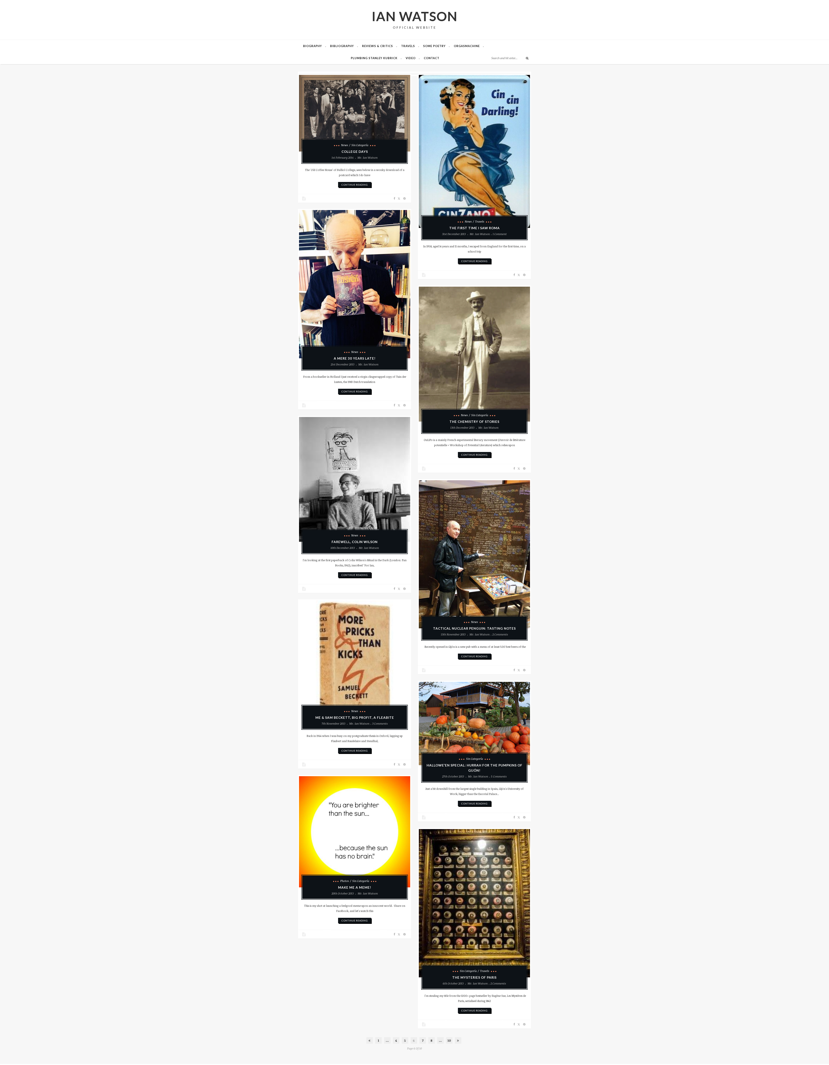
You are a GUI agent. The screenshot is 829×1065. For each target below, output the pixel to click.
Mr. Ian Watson (368, 158)
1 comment (500, 234)
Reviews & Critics (377, 46)
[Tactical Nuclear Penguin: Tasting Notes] (474, 554)
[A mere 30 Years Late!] (354, 284)
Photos (344, 881)
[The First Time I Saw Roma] (474, 151)
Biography (312, 46)
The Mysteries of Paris (474, 977)
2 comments (500, 634)
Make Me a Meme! (354, 887)
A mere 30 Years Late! (355, 358)
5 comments (499, 776)
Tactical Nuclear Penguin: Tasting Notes (474, 628)
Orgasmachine (467, 46)
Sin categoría (359, 145)
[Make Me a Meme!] (354, 831)
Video (411, 58)
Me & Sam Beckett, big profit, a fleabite (354, 717)
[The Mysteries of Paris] (474, 903)
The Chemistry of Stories (474, 421)
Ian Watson (414, 16)
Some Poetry (434, 46)
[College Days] (354, 113)
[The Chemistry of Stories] (474, 354)
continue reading (354, 184)
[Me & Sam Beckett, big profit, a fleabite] (354, 658)
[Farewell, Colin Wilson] (354, 479)
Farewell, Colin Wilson (355, 542)
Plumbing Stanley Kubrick (374, 58)
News (344, 145)
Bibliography (342, 46)
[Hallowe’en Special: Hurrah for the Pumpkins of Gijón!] (474, 723)
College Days (355, 151)
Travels (408, 46)
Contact (431, 58)
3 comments (380, 723)
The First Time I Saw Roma (474, 228)
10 (449, 1040)
